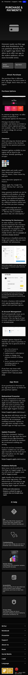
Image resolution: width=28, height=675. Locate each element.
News (4, 649)
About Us (5, 645)
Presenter (8, 1)
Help (20, 1)
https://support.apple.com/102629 (14, 459)
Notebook (5, 631)
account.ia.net (9, 322)
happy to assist (12, 474)
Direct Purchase (6, 65)
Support (14, 1)
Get (24, 1)
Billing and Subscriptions (11, 489)
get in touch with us (13, 303)
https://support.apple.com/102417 (13, 412)
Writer (4, 626)
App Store (19, 64)
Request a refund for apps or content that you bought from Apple (13, 493)
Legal (4, 659)
